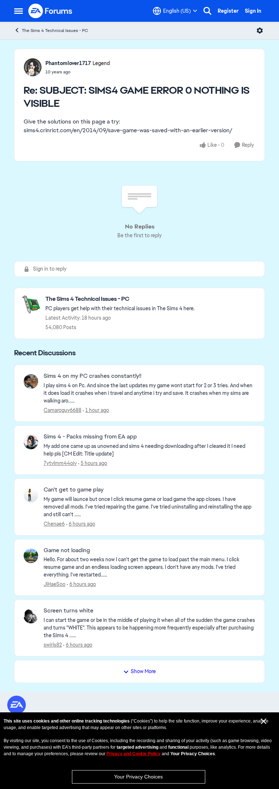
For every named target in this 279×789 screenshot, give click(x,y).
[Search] (207, 11)
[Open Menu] (260, 30)
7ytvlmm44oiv (60, 463)
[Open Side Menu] (19, 10)
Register (228, 11)
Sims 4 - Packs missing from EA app (90, 436)
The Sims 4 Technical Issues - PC (55, 30)
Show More (143, 671)
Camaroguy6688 (62, 410)
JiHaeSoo (54, 584)
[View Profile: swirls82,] (31, 616)
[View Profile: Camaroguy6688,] (31, 381)
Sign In (253, 11)
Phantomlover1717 (68, 63)
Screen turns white (68, 610)
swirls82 (53, 645)
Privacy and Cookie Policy (133, 753)
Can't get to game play (74, 489)
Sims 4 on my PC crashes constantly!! (92, 376)
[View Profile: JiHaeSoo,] (31, 556)
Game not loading (67, 550)
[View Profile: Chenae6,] (31, 495)
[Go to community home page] (50, 11)
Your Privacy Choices (138, 777)
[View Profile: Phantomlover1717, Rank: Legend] (33, 67)
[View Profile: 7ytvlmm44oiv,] (31, 442)
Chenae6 (54, 524)
